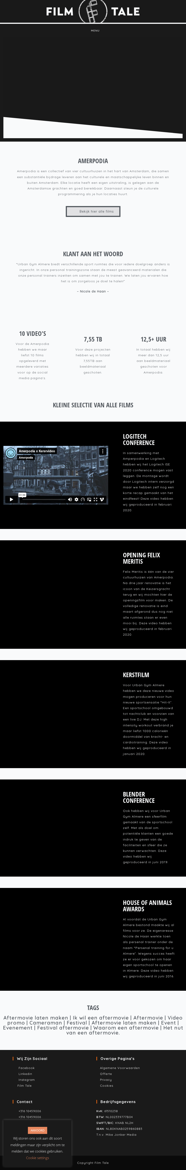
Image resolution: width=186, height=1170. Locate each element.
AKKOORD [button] (37, 1130)
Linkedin (24, 1074)
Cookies (106, 1085)
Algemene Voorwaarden (120, 1068)
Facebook (25, 1068)
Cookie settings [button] (37, 1157)
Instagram (26, 1080)
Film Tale (24, 1085)
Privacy (106, 1080)
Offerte (106, 1074)
